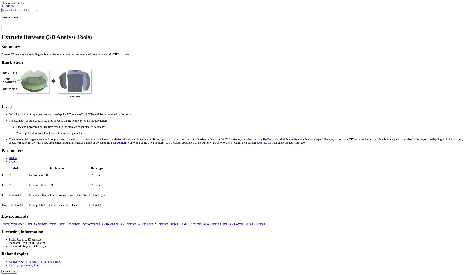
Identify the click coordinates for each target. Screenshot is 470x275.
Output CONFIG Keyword (186, 223)
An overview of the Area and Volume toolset (35, 261)
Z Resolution (145, 223)
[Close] (2, 25)
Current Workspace (12, 223)
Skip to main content (13, 3)
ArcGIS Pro (8, 6)
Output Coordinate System (40, 223)
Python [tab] (13, 161)
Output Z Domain (255, 223)
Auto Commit (211, 223)
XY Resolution (110, 223)
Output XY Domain (231, 223)
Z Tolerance (161, 223)
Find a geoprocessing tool (24, 265)
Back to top (9, 271)
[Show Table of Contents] (2, 28)
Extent (61, 223)
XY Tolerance (128, 223)
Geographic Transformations (83, 223)
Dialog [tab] (13, 158)
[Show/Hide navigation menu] (17, 7)
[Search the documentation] (37, 10)
